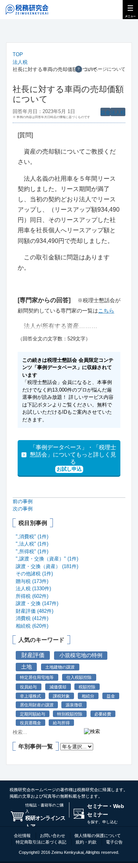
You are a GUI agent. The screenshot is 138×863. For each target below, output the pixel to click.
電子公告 (114, 842)
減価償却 (57, 687)
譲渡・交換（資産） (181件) (47, 566)
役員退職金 (30, 723)
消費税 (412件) (32, 618)
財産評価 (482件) (34, 611)
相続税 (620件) (32, 626)
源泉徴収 (74, 705)
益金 (105, 112)
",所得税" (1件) (32, 551)
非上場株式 (30, 696)
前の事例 (23, 501)
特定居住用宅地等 (37, 677)
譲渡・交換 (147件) (37, 603)
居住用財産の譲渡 (37, 705)
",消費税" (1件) (32, 536)
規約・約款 (86, 842)
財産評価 (32, 655)
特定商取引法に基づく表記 (41, 842)
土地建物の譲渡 (60, 667)
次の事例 (23, 509)
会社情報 (22, 835)
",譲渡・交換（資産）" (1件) (47, 559)
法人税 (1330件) (33, 588)
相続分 (88, 696)
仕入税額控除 (79, 677)
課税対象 (61, 696)
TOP (18, 54)
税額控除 (87, 687)
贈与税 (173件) (32, 581)
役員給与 (28, 687)
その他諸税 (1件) (34, 573)
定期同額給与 (32, 714)
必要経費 (102, 714)
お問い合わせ (52, 835)
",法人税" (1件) (32, 544)
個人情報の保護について (97, 835)
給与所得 (61, 723)
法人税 (20, 62)
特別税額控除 (69, 714)
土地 (26, 667)
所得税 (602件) (32, 596)
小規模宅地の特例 (80, 655)
